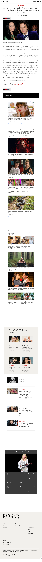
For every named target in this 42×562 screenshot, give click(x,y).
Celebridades (21, 5)
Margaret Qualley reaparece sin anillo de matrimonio (27, 368)
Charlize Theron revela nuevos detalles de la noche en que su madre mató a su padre (27, 348)
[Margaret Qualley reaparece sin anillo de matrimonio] (27, 360)
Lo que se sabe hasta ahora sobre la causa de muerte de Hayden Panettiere (26, 424)
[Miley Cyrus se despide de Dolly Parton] (14, 339)
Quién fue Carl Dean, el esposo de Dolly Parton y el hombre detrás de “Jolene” (21, 474)
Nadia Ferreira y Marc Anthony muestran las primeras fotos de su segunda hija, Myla (25, 393)
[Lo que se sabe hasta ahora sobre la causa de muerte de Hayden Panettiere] (12, 423)
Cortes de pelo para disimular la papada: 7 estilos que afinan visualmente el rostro (20, 492)
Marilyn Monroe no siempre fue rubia (26, 380)
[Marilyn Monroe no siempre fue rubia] (12, 380)
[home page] (5, 1)
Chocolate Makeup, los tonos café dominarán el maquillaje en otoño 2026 (21, 487)
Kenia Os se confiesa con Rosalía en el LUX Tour (14, 368)
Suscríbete (35, 1)
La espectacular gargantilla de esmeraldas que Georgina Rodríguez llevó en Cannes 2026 (21, 479)
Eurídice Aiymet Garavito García (28, 383)
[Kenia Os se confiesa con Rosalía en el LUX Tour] (14, 360)
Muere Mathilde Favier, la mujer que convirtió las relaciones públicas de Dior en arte (26, 411)
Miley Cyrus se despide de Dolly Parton (13, 347)
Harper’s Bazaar (24, 15)
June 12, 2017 (18, 84)
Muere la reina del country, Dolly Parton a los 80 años (18, 482)
